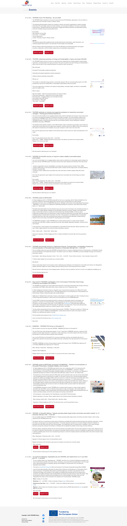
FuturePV (111, 3)
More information (38, 240)
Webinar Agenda (38, 52)
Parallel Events (67, 303)
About (52, 3)
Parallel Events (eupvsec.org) (59, 315)
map (64, 481)
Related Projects (97, 3)
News (83, 3)
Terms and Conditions (27, 520)
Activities (70, 3)
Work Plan (57, 3)
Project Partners (77, 3)
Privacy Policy (25, 522)
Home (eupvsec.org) (56, 318)
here (80, 487)
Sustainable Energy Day (45, 467)
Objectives (63, 3)
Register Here (49, 52)
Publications (89, 3)
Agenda (36, 447)
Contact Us (105, 3)
